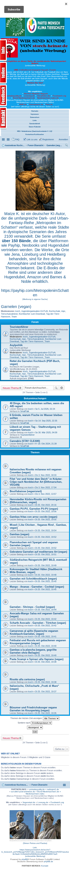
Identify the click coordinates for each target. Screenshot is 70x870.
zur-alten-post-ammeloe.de (23, 791)
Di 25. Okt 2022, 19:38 (45, 662)
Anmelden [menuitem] (63, 139)
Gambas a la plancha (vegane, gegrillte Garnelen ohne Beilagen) (33, 651)
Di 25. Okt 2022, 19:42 (45, 619)
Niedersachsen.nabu (35, 794)
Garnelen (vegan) (16, 306)
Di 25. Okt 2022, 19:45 (45, 581)
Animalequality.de (14, 96)
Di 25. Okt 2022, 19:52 (45, 537)
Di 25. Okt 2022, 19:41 (45, 636)
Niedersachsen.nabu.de (48, 98)
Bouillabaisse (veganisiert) (26, 491)
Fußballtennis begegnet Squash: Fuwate (35, 70)
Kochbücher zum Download (32, 314)
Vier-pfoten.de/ (43, 96)
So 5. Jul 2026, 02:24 (45, 409)
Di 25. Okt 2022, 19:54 (45, 530)
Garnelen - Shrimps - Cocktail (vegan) (32, 606)
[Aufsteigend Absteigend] (35, 727)
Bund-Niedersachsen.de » (49, 791)
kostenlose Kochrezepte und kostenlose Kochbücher (17, 785)
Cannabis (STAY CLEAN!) (25, 441)
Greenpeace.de (36, 104)
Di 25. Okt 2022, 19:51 (45, 554)
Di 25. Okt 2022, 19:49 (45, 565)
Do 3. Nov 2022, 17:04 (45, 487)
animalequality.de (37, 789)
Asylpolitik (16, 345)
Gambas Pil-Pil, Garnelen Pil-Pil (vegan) (34, 508)
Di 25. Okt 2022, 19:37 (45, 691)
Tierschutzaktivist (9, 314)
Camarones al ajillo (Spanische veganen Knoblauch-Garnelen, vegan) (34, 632)
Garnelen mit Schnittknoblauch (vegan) (33, 578)
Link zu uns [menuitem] (32, 139)
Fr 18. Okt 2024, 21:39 (46, 443)
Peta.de (49, 104)
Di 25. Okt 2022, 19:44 (45, 609)
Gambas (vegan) (19, 534)
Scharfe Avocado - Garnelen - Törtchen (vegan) (38, 622)
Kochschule (54, 311)
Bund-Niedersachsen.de (24, 98)
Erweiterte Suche (61, 388)
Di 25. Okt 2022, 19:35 (45, 713)
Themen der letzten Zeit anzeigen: (26, 718)
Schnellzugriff (3, 139)
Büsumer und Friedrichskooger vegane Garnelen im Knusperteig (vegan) (33, 709)
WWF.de (23, 104)
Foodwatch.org (59, 96)
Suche (56, 388)
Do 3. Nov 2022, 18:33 (45, 475)
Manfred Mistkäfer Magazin (36, 93)
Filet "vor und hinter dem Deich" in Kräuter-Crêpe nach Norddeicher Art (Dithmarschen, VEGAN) (36, 481)
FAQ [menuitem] (17, 139)
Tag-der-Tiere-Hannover (31, 341)
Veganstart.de (29, 802)
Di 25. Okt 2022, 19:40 (45, 646)
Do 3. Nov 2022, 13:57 (45, 494)
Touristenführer (19, 326)
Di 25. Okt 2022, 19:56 (45, 511)
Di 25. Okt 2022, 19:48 (45, 575)
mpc (63, 311)
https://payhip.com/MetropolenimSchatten (35, 292)
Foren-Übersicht (39, 785)
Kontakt (44, 866)
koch (17, 311)
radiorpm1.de (53, 789)
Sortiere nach (24, 723)
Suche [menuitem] (67, 145)
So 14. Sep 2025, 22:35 (46, 420)
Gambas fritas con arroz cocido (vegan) (33, 516)
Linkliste (8, 139)
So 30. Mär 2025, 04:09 (46, 432)
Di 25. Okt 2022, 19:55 (45, 519)
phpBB (25, 859)
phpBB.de (48, 861)
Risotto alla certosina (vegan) (27, 679)
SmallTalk (24, 411)
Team (14, 316)
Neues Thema (11, 388)
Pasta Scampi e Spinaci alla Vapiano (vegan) (36, 659)
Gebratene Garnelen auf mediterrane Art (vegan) (38, 551)
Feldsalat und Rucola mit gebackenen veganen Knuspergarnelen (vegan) (38, 642)
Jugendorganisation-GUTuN (34, 311)
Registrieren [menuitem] (48, 139)
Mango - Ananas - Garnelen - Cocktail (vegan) (37, 586)
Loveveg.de (29, 96)
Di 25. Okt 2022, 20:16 (45, 505)
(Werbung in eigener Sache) (35, 299)
